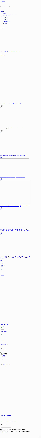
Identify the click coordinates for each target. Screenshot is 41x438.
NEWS (1, 266)
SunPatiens (1, 351)
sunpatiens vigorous (4, 351)
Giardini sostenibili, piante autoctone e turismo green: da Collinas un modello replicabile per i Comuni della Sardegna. (15, 205)
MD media (6, 432)
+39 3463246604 (3, 1)
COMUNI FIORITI (2, 265)
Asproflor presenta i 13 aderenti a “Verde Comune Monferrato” (13, 155)
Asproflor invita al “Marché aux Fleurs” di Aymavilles (11, 103)
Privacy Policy (1, 432)
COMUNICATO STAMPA (3, 350)
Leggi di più (1, 157)
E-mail (0, 428)
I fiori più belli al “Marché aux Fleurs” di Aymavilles (10, 51)
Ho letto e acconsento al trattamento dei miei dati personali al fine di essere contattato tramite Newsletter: (13, 429)
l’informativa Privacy (4, 429)
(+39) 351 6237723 (3, 355)
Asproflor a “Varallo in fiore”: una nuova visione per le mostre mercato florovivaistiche (13, 128)
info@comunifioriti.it (3, 356)
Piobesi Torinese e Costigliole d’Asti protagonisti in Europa (12, 177)
